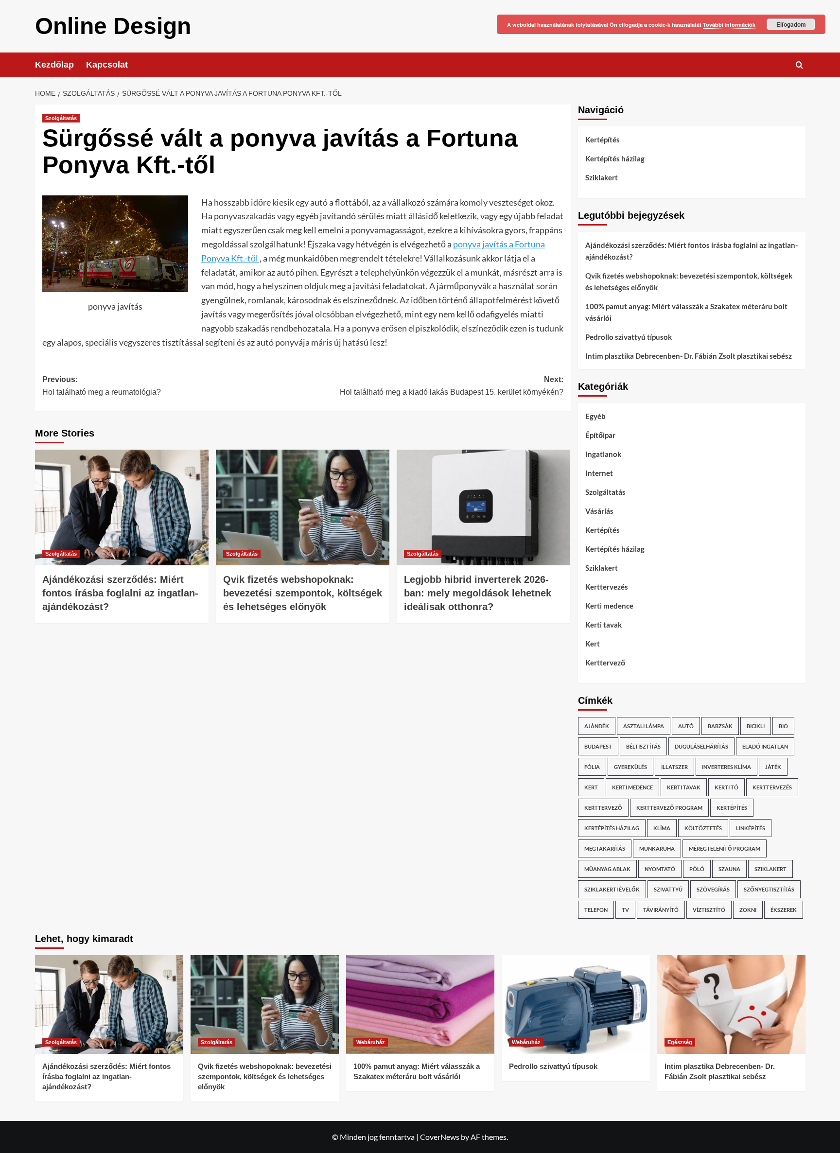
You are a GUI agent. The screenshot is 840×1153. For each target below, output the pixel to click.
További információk (729, 24)
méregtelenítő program (724, 848)
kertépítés (732, 807)
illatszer (674, 767)
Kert (592, 643)
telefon (596, 910)
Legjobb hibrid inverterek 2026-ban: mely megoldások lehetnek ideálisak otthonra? (477, 593)
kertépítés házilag (611, 828)
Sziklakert (601, 177)
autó (686, 726)
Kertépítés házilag (615, 158)
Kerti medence (609, 605)
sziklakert (770, 869)
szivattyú (668, 889)
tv (625, 910)
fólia (592, 767)
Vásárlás (599, 511)
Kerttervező (605, 662)
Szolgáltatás (61, 118)
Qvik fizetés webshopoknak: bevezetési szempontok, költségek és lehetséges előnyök (302, 593)
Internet (599, 473)
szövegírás (713, 889)
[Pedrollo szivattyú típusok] (576, 1004)
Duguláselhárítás (701, 746)
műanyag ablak (607, 869)
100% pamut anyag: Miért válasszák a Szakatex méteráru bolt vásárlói (686, 312)
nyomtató (660, 869)
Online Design (113, 26)
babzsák (720, 726)
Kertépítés (602, 139)
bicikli (756, 726)
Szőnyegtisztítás (769, 889)
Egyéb (595, 416)
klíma (661, 828)
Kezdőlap (54, 65)
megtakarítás (604, 848)
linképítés (750, 828)
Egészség (679, 1042)
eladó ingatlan (765, 746)
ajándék (596, 726)
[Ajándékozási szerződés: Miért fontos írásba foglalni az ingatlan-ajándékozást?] (122, 507)
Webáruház (370, 1042)
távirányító (661, 910)
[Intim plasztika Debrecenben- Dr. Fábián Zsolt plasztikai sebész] (731, 1004)
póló (696, 869)
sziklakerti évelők (612, 889)
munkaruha (657, 848)
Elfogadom (791, 24)
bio (783, 726)
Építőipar (600, 435)
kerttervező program (669, 807)
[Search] (799, 64)
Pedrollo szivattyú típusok (628, 336)
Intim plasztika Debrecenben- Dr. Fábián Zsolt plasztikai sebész (688, 355)
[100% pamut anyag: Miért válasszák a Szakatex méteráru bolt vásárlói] (420, 1004)
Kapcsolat (107, 65)
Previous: (101, 385)
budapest (598, 746)
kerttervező (603, 807)
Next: (451, 385)
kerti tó (726, 787)
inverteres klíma (726, 767)
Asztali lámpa (643, 726)
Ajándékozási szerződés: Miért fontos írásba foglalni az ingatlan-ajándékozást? (120, 593)
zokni (747, 910)
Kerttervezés (606, 586)
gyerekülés (630, 767)
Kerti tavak (603, 624)
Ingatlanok (603, 454)
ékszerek (783, 910)
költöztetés (703, 828)
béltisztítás (643, 746)
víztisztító (709, 910)
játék (773, 767)
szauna (729, 869)
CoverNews (439, 1136)
